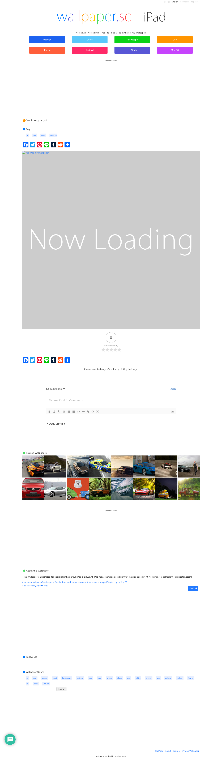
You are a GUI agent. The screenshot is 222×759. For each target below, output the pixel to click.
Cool (175, 39)
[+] (98, 411)
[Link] (88, 412)
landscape (66, 678)
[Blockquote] (78, 412)
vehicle (53, 135)
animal (149, 678)
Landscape (132, 39)
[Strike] (64, 412)
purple (46, 683)
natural (168, 678)
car (34, 135)
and (34, 678)
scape (44, 678)
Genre (90, 39)
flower (190, 678)
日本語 (167, 2)
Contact (176, 751)
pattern (80, 678)
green (109, 678)
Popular (47, 39)
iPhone (47, 50)
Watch (133, 50)
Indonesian (184, 2)
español (194, 2)
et (27, 683)
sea (158, 678)
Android (89, 50)
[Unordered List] (73, 412)
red (128, 678)
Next (192, 588)
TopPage (159, 751)
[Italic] (54, 412)
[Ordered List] (68, 412)
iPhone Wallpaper (190, 751)
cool (43, 135)
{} (93, 411)
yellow (179, 678)
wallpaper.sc (120, 756)
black (119, 678)
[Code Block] (83, 412)
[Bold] (49, 412)
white (138, 678)
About (168, 751)
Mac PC (175, 50)
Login (172, 388)
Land (55, 678)
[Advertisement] (111, 86)
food (36, 683)
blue (99, 678)
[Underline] (59, 412)
